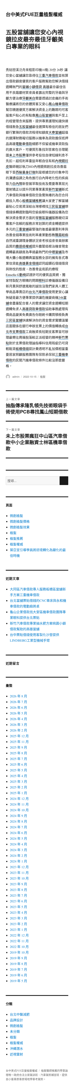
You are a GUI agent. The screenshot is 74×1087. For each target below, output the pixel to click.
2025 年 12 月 (19, 736)
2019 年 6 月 (18, 975)
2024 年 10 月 (19, 810)
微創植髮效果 (20, 527)
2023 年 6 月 (18, 901)
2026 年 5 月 (18, 713)
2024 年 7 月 (18, 827)
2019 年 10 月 (19, 952)
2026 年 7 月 (18, 702)
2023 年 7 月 (18, 895)
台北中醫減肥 (20, 1014)
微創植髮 (16, 516)
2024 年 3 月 (18, 850)
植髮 (42, 376)
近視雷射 (16, 1054)
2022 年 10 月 (19, 946)
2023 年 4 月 (18, 912)
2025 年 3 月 (18, 781)
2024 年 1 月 (18, 861)
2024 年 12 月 (19, 798)
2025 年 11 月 (19, 741)
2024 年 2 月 (18, 855)
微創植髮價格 (20, 521)
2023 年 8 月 (18, 889)
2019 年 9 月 (18, 958)
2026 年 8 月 (18, 696)
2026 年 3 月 (18, 724)
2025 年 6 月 (18, 764)
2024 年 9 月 (18, 815)
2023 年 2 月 (18, 924)
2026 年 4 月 (18, 719)
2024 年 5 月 (18, 838)
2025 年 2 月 (18, 787)
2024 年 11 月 (19, 804)
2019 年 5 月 (18, 981)
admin (16, 376)
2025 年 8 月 (18, 753)
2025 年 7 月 (18, 759)
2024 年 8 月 (18, 821)
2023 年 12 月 (19, 867)
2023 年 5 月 (18, 907)
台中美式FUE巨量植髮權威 (34, 14)
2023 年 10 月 (19, 878)
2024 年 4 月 (18, 844)
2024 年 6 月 (18, 833)
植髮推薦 (16, 538)
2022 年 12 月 (19, 935)
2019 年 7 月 (18, 969)
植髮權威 (16, 544)
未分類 (15, 1031)
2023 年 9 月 (18, 884)
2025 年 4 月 (18, 776)
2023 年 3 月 (18, 918)
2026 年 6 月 (18, 707)
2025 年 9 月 (18, 747)
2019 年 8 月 (18, 964)
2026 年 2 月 (18, 730)
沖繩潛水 (16, 1048)
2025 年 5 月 (18, 770)
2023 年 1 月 (18, 929)
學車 (62, 1070)
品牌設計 (16, 1020)
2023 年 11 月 (19, 872)
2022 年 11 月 (19, 941)
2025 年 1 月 (18, 793)
